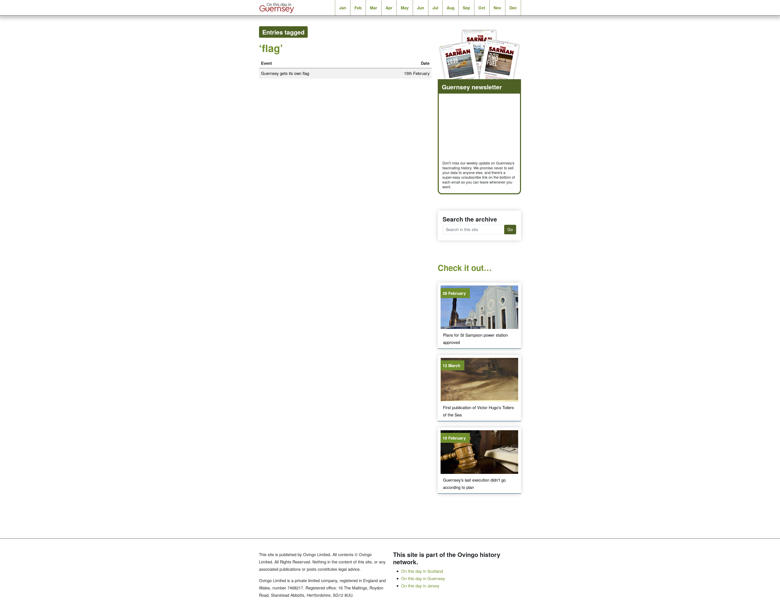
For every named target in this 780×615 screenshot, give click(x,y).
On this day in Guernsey (423, 578)
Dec (513, 8)
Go (510, 229)
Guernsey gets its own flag (285, 73)
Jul (435, 8)
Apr (389, 8)
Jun (420, 8)
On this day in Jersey (420, 586)
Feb (358, 8)
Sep (466, 8)
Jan (342, 8)
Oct (481, 8)
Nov (497, 8)
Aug (450, 8)
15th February (417, 73)
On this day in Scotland (422, 571)
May (405, 8)
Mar (373, 8)
